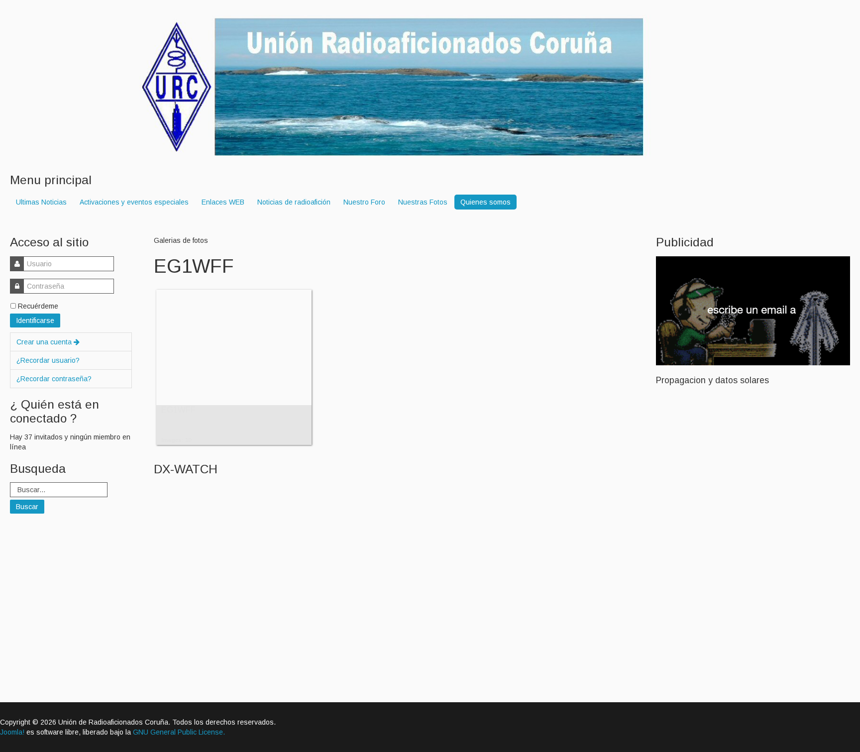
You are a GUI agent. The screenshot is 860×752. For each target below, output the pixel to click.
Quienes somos (485, 202)
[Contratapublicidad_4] (753, 310)
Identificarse (35, 320)
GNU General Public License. (179, 732)
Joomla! (12, 732)
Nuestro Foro (364, 202)
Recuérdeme (38, 306)
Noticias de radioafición (293, 202)
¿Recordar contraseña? (54, 379)
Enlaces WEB (223, 202)
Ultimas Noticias (41, 202)
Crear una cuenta (45, 342)
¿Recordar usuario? (48, 360)
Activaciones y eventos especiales (134, 202)
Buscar (27, 507)
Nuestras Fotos (422, 202)
